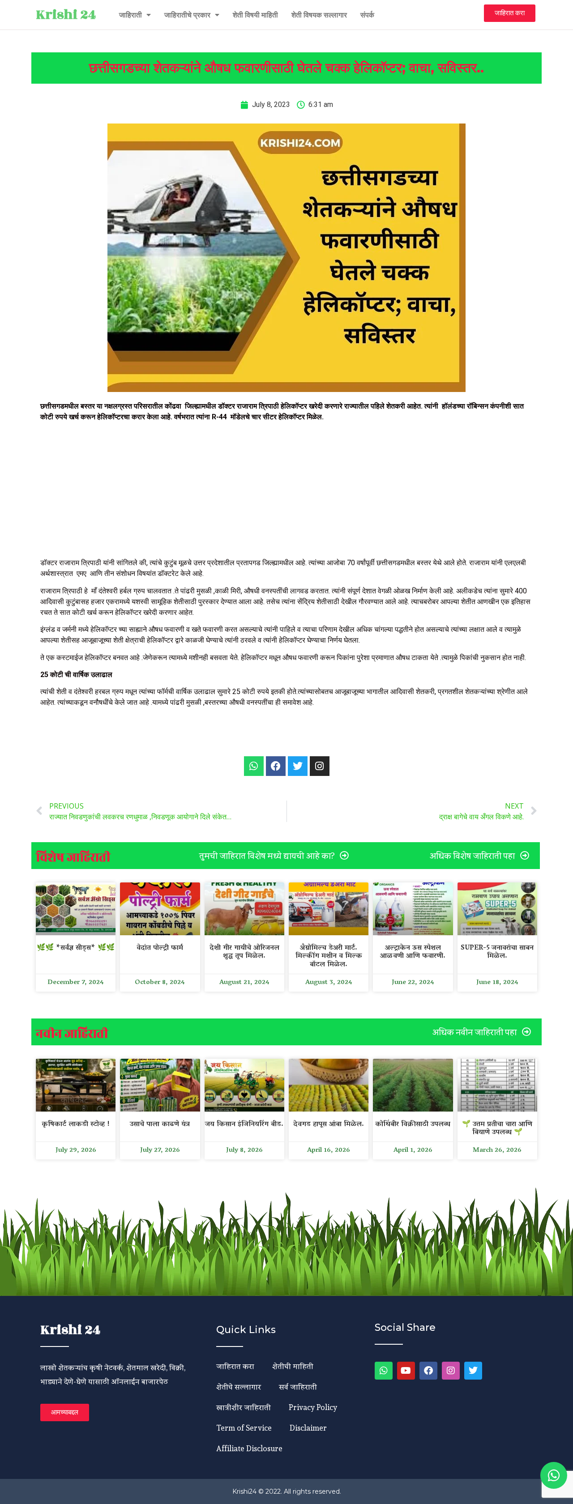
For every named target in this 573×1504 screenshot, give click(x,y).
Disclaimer (308, 1428)
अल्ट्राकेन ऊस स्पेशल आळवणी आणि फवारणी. (412, 952)
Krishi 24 (66, 14)
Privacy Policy (313, 1407)
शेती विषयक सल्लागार (319, 15)
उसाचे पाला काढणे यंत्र (160, 1124)
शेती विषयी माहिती (255, 15)
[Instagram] (451, 1371)
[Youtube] (406, 1371)
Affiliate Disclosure (249, 1448)
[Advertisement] (286, 491)
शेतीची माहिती (292, 1366)
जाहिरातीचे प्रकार (187, 15)
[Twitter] (473, 1371)
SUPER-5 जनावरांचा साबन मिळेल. (497, 952)
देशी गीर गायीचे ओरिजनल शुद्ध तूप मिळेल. (244, 952)
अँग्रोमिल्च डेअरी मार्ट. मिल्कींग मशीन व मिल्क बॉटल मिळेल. (328, 956)
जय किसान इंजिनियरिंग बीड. (244, 1124)
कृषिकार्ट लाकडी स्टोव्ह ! (76, 1124)
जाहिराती (130, 15)
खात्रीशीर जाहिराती (243, 1407)
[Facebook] (428, 1371)
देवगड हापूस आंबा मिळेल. (328, 1124)
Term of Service (244, 1428)
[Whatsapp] (254, 766)
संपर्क (367, 15)
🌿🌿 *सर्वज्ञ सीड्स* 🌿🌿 (76, 948)
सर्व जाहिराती (298, 1386)
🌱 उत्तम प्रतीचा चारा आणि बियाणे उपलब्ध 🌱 (497, 1129)
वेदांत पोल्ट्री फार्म (160, 948)
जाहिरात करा (235, 1366)
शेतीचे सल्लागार (238, 1386)
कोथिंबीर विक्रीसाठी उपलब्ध (412, 1124)
